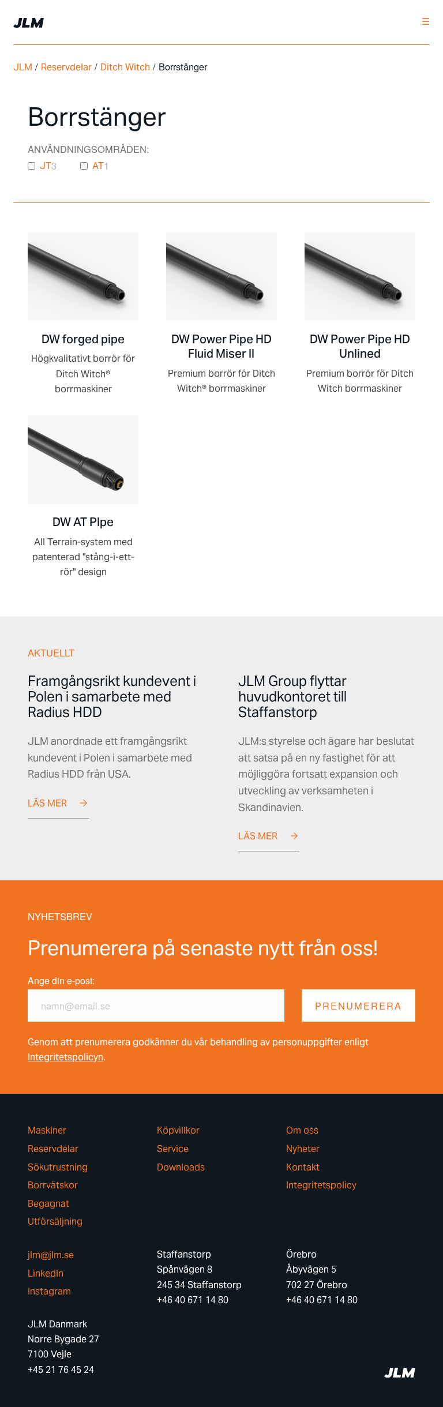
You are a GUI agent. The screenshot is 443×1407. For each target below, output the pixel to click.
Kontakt (303, 1167)
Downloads (181, 1167)
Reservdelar (66, 67)
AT (98, 166)
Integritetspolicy (321, 1185)
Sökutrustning (58, 1167)
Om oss (302, 1130)
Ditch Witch (125, 67)
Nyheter (303, 1149)
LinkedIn (45, 1273)
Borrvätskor (53, 1185)
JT (45, 166)
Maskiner (47, 1130)
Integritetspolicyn (65, 1057)
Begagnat (48, 1204)
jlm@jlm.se (51, 1255)
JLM (22, 67)
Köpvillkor (178, 1130)
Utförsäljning (55, 1221)
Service (173, 1149)
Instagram (49, 1291)
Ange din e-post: (61, 980)
